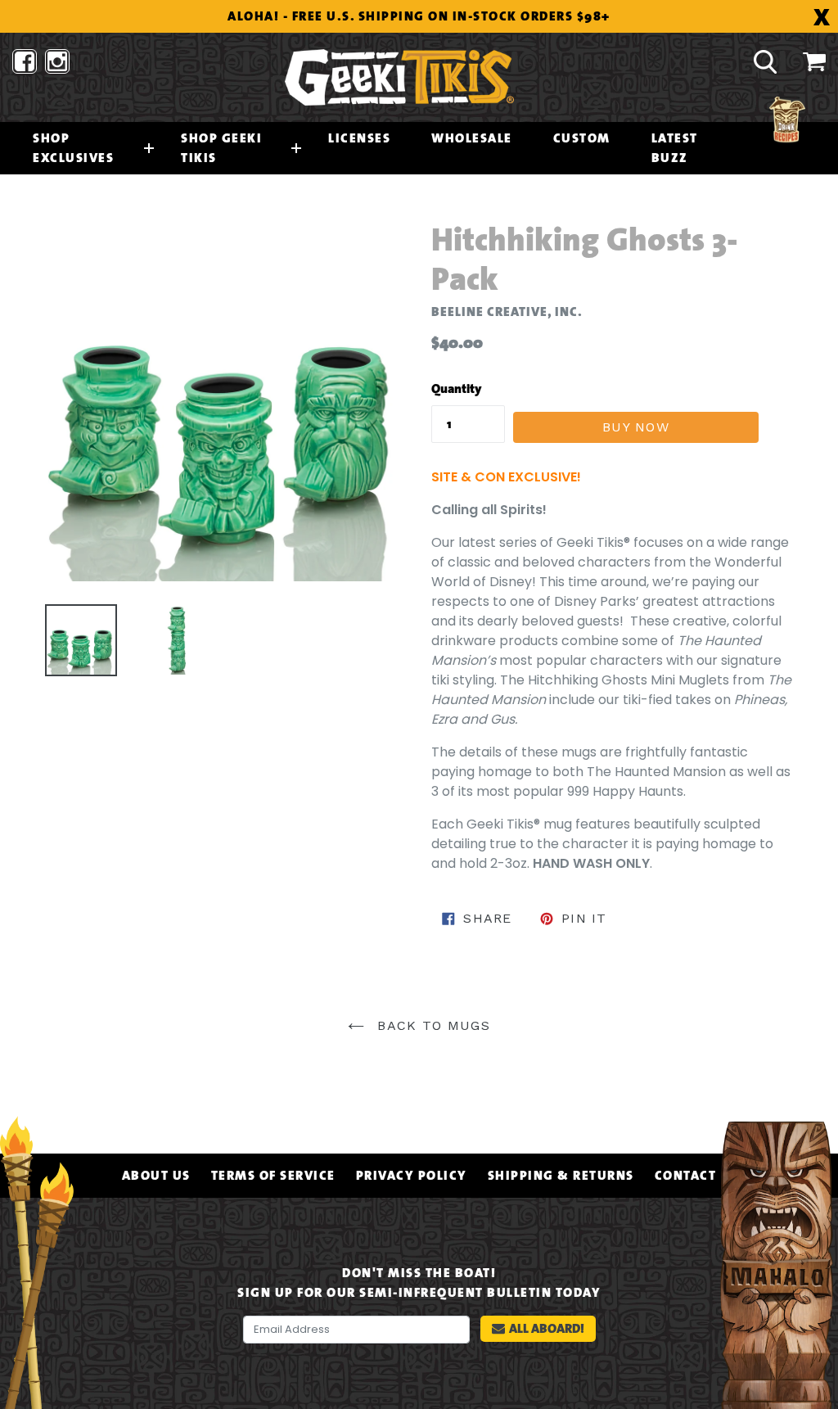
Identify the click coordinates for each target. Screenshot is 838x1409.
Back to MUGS (431, 1025)
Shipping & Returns (561, 1175)
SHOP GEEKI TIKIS (221, 148)
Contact (686, 1175)
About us (156, 1175)
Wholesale (471, 138)
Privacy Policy (411, 1175)
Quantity (456, 389)
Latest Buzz (674, 148)
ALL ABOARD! (546, 1328)
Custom (581, 138)
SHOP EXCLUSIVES (73, 148)
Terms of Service (273, 1175)
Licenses (359, 138)
